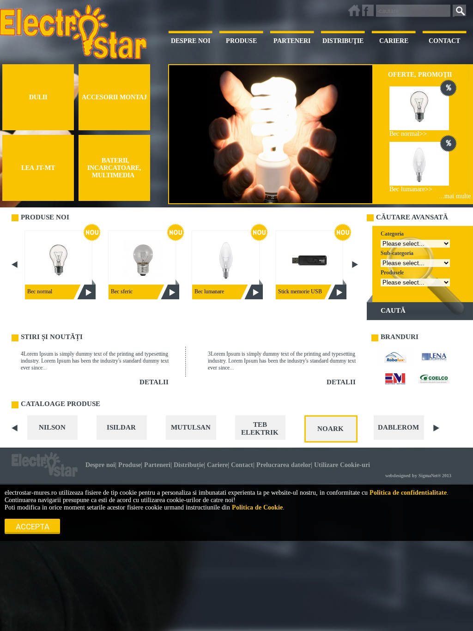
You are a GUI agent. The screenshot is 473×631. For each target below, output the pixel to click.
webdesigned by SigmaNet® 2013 (418, 475)
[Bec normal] (419, 108)
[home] (354, 10)
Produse (129, 464)
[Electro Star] (45, 464)
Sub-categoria (397, 253)
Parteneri (157, 464)
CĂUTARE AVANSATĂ (412, 217)
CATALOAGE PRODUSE (60, 403)
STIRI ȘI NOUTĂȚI (52, 336)
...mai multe (455, 196)
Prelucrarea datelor (283, 464)
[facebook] (368, 10)
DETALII (154, 382)
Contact (242, 464)
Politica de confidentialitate (408, 492)
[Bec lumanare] (419, 164)
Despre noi (100, 464)
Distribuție (189, 464)
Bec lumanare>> (410, 189)
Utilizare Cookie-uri (342, 464)
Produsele (392, 272)
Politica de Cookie (257, 507)
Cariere (217, 464)
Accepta (32, 526)
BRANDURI (399, 336)
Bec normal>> (408, 133)
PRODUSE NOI (45, 217)
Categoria (392, 234)
